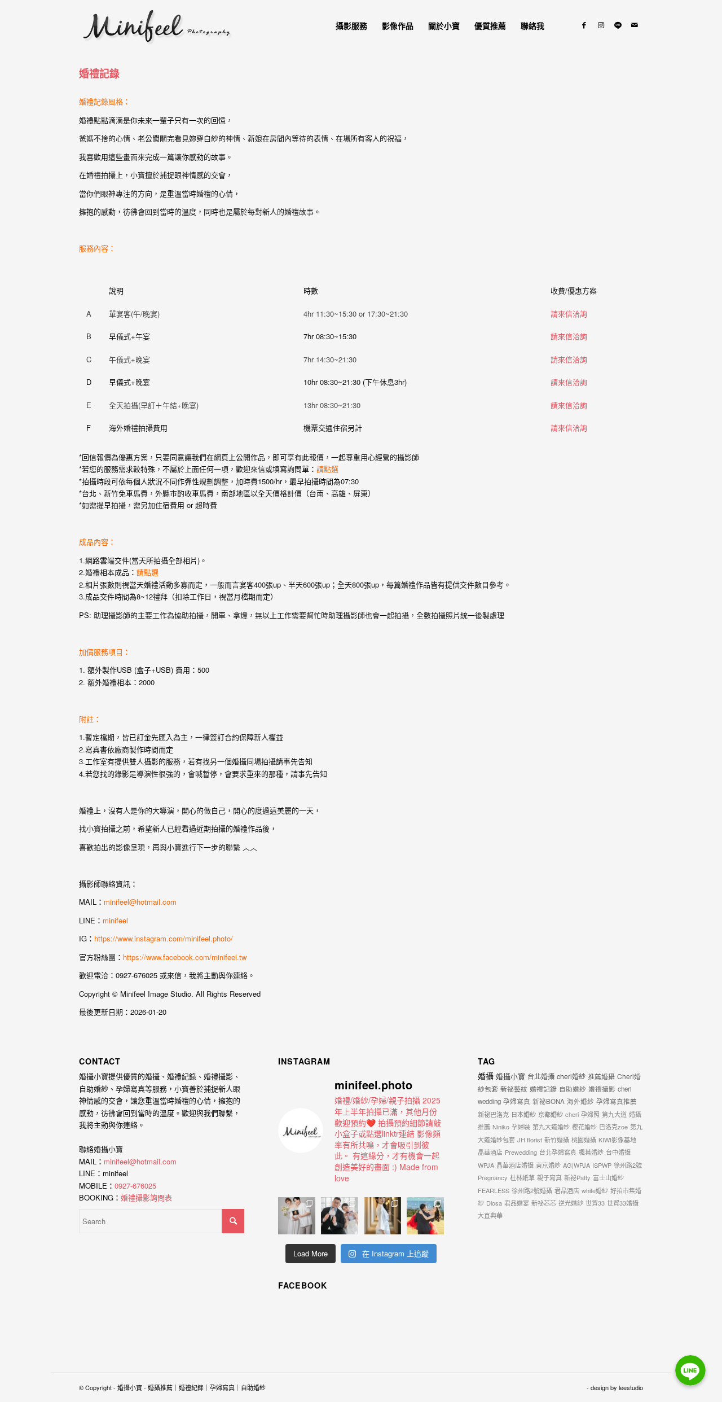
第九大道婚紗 (551, 1126)
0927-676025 (135, 1185)
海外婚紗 (580, 1101)
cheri (572, 1114)
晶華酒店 (490, 1151)
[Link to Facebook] (583, 24)
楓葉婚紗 (591, 1151)
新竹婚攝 (556, 1139)
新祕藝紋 (513, 1088)
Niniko (500, 1126)
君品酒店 (566, 1190)
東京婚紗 (548, 1164)
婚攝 (486, 1075)
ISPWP (601, 1164)
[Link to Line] (617, 24)
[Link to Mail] (634, 24)
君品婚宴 (516, 1202)
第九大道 (614, 1114)
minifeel (115, 920)
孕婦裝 (521, 1126)
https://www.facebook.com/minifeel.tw (184, 957)
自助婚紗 (572, 1088)
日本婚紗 (523, 1114)
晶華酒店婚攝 (515, 1164)
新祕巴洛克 (493, 1114)
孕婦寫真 (516, 1101)
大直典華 (490, 1215)
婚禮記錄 (99, 73)
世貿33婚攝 (623, 1202)
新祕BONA (548, 1101)
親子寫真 (549, 1177)
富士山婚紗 (608, 1177)
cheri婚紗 (571, 1076)
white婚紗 (595, 1190)
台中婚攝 (618, 1151)
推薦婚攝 (601, 1076)
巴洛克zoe (613, 1126)
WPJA (486, 1164)
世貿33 (595, 1202)
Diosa (494, 1202)
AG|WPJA (576, 1164)
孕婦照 (590, 1114)
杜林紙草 (522, 1177)
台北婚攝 (540, 1076)
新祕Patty (577, 1177)
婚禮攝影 (601, 1088)
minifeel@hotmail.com (140, 901)
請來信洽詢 (569, 313)
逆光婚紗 (570, 1202)
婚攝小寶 (510, 1076)
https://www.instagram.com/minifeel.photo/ (163, 938)
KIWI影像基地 (617, 1139)
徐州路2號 (628, 1164)
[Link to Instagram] (600, 24)
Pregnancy (493, 1177)
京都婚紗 (550, 1114)
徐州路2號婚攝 (532, 1190)
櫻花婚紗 (584, 1126)
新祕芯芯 (543, 1202)
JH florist (529, 1139)
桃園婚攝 (583, 1139)
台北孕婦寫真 (557, 1151)
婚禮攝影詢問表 (146, 1197)
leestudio (631, 1387)
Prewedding (521, 1151)
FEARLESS (493, 1190)
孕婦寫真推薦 (616, 1101)
